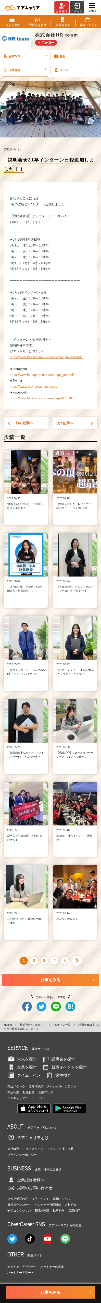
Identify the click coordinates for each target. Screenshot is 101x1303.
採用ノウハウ (62, 1199)
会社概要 (13, 1149)
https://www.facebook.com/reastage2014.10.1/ (43, 398)
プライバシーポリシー (22, 1154)
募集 (78, 56)
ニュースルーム (33, 1149)
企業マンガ (45, 1092)
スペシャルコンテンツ (61, 1086)
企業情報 (28, 69)
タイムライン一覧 (60, 1024)
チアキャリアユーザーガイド (26, 1098)
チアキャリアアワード (22, 1266)
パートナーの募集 (52, 1266)
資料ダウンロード (19, 1204)
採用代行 (74, 1210)
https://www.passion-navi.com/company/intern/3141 (46, 357)
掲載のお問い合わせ (34, 1188)
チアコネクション (19, 1210)
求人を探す (27, 1059)
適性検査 (63, 1075)
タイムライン (29, 1075)
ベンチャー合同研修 (48, 1204)
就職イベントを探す (69, 1067)
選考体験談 (36, 1086)
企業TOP (28, 56)
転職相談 (29, 1092)
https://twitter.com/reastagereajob (33, 386)
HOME (8, 1024)
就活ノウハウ (16, 1086)
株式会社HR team (30, 1024)
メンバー (78, 69)
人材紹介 (70, 1204)
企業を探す (27, 1067)
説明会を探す (63, 1059)
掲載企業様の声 (17, 1199)
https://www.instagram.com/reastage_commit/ (42, 375)
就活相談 (13, 1092)
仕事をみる (50, 980)
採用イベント (40, 1199)
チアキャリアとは (33, 1138)
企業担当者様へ (31, 1180)
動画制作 (58, 1210)
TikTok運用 (42, 1210)
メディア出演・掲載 (60, 1149)
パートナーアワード (20, 1272)
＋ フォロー (46, 42)
